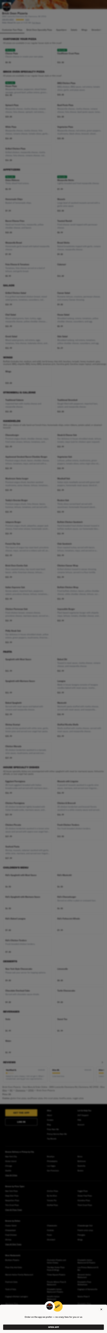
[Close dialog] (101, 1309)
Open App (53, 1327)
